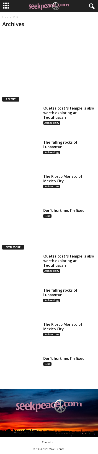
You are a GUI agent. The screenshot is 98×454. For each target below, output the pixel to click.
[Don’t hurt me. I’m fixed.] (21, 222)
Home (5, 17)
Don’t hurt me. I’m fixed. (64, 210)
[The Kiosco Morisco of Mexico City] (21, 188)
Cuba (47, 216)
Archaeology (51, 122)
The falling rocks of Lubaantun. (60, 144)
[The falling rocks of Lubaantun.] (21, 154)
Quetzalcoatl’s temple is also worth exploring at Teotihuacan (68, 113)
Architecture (51, 186)
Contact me (49, 442)
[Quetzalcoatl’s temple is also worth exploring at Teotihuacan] (21, 120)
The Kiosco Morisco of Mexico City (62, 178)
